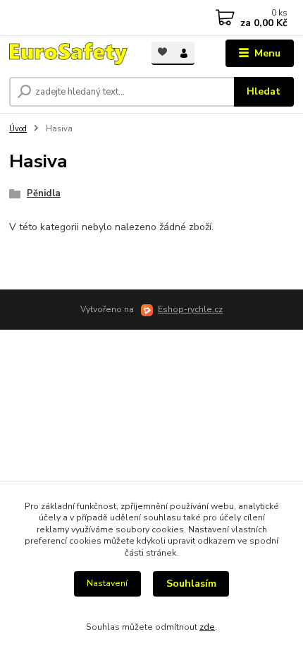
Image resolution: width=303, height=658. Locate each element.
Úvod (18, 129)
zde (207, 627)
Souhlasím (191, 583)
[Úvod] (68, 53)
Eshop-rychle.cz (190, 309)
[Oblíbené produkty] (162, 52)
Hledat (263, 91)
